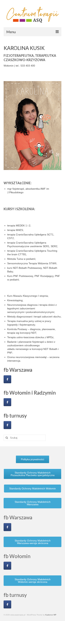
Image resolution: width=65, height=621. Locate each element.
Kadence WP (50, 615)
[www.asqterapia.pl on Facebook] (7, 379)
